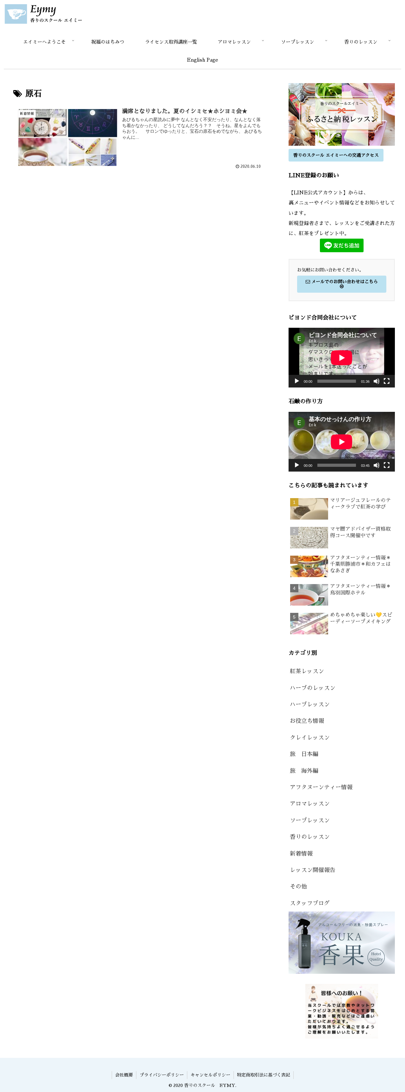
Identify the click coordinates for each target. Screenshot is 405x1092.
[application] (342, 357)
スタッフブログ (310, 903)
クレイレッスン (310, 738)
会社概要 (124, 1075)
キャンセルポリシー (210, 1075)
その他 (298, 886)
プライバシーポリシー (162, 1075)
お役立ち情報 (307, 721)
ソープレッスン (310, 820)
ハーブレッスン (310, 704)
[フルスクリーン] (386, 381)
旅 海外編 (304, 771)
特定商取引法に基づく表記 (263, 1075)
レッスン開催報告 (312, 870)
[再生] (297, 381)
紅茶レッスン (307, 671)
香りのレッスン (310, 837)
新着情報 (301, 854)
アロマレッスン (310, 804)
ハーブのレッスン (312, 688)
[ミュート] (376, 381)
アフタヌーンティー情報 (321, 787)
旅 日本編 (304, 754)
